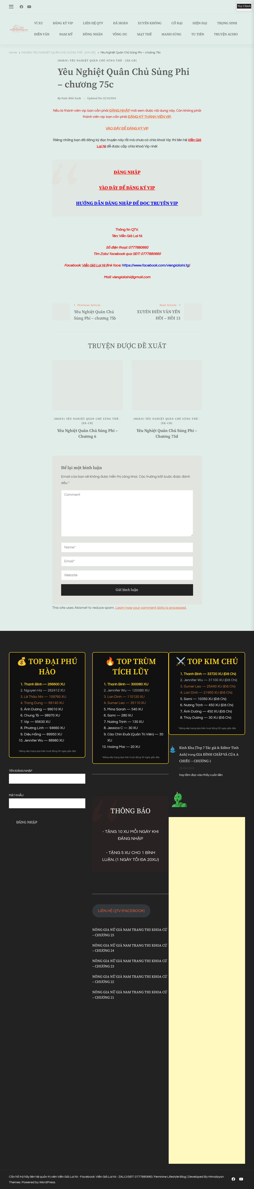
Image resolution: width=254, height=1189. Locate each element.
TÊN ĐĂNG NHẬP (20, 770)
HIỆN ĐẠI (199, 23)
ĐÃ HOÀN (120, 23)
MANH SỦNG (171, 34)
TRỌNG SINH (227, 23)
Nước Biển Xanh (71, 98)
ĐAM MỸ (66, 34)
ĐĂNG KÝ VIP (63, 23)
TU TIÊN (197, 34)
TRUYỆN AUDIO (226, 34)
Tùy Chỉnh (244, 6)
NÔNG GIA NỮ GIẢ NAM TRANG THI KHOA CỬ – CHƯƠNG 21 (129, 995)
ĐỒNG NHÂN (93, 34)
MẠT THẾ (144, 34)
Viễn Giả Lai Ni (94, 265)
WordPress (47, 1182)
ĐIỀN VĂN (41, 34)
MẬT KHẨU (16, 795)
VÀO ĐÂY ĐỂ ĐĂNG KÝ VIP (127, 128)
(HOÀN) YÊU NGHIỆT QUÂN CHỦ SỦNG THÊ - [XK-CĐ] (97, 60)
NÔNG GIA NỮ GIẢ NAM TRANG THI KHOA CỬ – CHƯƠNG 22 (129, 979)
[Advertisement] (207, 990)
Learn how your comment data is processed (150, 608)
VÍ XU (38, 23)
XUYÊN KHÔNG (150, 23)
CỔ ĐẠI (177, 23)
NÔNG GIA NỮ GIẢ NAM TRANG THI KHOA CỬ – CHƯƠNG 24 (129, 948)
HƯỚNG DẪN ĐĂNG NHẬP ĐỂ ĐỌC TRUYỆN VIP (127, 203)
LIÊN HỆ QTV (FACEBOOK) (121, 911)
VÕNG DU (120, 34)
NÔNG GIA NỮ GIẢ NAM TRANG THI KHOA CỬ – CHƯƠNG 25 (129, 932)
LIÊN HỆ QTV (93, 23)
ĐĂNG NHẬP (119, 110)
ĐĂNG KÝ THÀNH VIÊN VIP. (149, 117)
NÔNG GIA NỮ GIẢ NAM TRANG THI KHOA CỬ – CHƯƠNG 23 (129, 964)
